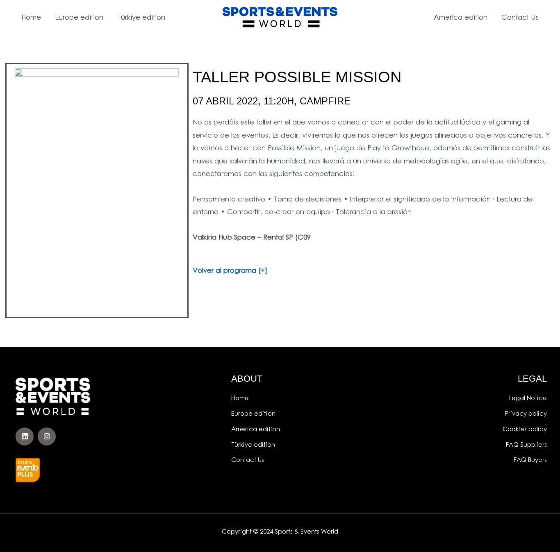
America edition (460, 17)
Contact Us (520, 17)
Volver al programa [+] (230, 270)
